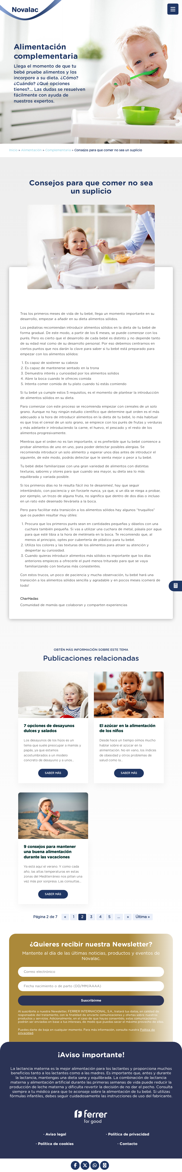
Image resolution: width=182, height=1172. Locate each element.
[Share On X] (85, 1165)
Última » (143, 917)
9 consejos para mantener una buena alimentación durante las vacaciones (50, 852)
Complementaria (58, 150)
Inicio (13, 150)
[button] (172, 9)
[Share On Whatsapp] (94, 1165)
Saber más (53, 773)
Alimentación (31, 150)
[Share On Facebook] (75, 1165)
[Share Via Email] (104, 1165)
